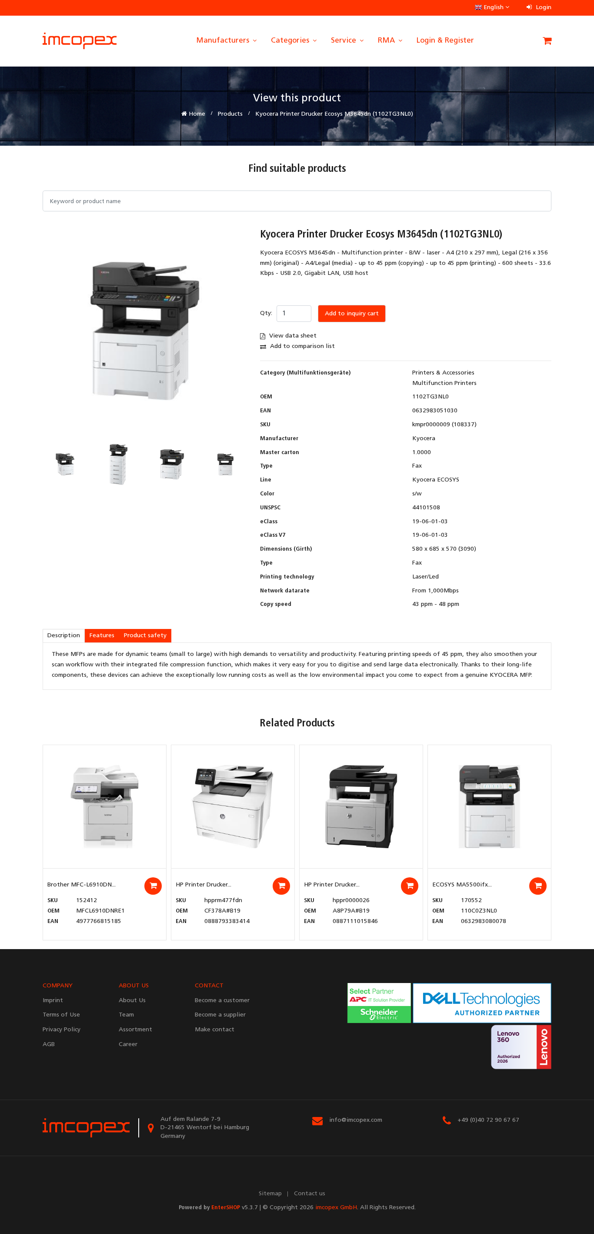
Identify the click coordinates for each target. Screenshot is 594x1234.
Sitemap (270, 1194)
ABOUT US (134, 986)
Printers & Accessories (443, 373)
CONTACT (209, 986)
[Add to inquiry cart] (153, 886)
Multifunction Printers (444, 383)
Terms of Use (61, 1015)
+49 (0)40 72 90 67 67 (488, 1120)
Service (344, 40)
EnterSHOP (225, 1207)
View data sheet (292, 336)
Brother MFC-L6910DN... (81, 885)
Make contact (214, 1030)
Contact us (309, 1194)
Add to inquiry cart (352, 314)
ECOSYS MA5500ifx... (462, 885)
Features (102, 635)
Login (542, 7)
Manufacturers (223, 40)
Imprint (53, 1000)
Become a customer (222, 1000)
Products (230, 114)
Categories (291, 40)
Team (126, 1015)
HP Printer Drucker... (203, 885)
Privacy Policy (61, 1030)
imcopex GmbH (336, 1207)
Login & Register (445, 40)
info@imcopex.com (355, 1120)
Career (128, 1044)
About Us (132, 1000)
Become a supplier (220, 1015)
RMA (387, 40)
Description (63, 635)
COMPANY (58, 986)
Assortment (135, 1030)
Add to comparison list (301, 346)
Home (196, 114)
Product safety (145, 635)
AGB (49, 1044)
